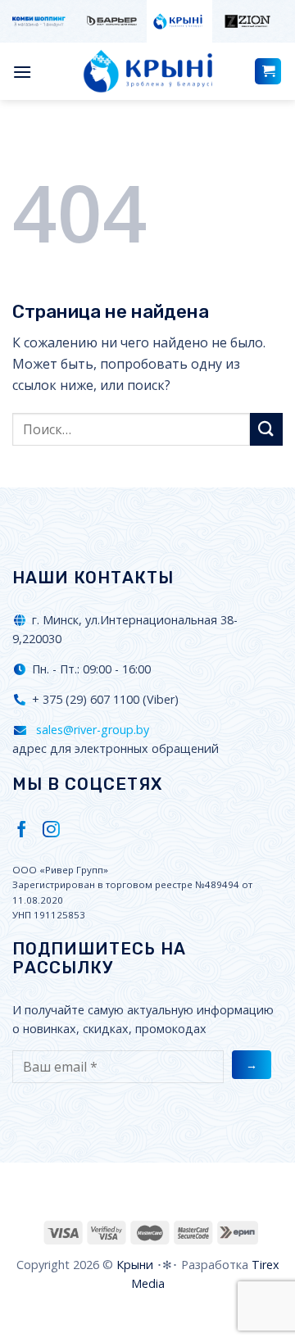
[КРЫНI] (147, 71)
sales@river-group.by (91, 729)
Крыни (134, 1264)
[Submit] (266, 429)
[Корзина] (268, 71)
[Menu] (22, 72)
